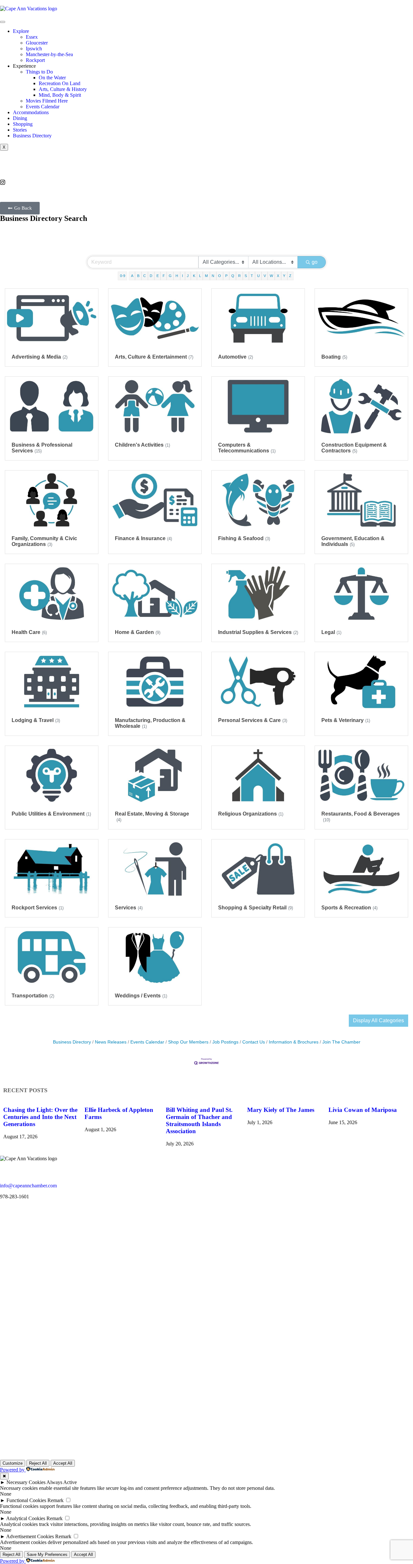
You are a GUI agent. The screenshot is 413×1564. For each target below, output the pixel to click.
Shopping (23, 124)
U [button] (258, 276)
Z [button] (290, 276)
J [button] (188, 276)
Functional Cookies (26, 1500)
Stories (20, 130)
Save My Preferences (47, 1554)
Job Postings (225, 1042)
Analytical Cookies (25, 1518)
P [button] (226, 276)
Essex (32, 37)
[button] (20, 208)
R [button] (239, 276)
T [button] (252, 276)
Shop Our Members (188, 1042)
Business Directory (32, 135)
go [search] (314, 262)
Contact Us (253, 1042)
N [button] (213, 276)
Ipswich (34, 48)
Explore (21, 31)
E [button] (157, 276)
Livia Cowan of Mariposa (362, 1109)
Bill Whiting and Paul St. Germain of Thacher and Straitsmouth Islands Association (199, 1120)
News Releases (110, 1042)
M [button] (206, 276)
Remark (55, 1500)
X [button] (278, 276)
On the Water (52, 77)
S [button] (246, 276)
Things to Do (39, 71)
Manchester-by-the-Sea (49, 54)
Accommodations (31, 112)
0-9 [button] (122, 276)
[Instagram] (206, 182)
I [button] (182, 276)
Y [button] (284, 276)
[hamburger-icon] (2, 22)
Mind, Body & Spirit (60, 95)
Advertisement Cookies (30, 1536)
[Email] (206, 170)
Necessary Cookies (25, 1482)
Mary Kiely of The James (280, 1109)
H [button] (177, 276)
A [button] (132, 276)
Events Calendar (42, 106)
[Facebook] (206, 176)
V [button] (265, 276)
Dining (20, 118)
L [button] (200, 276)
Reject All (38, 1463)
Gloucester (37, 42)
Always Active (61, 1482)
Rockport (35, 60)
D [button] (151, 276)
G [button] (170, 276)
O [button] (219, 276)
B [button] (138, 276)
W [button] (271, 276)
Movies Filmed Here (47, 101)
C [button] (144, 276)
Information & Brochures (293, 1042)
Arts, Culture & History (63, 89)
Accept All (62, 1463)
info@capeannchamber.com (28, 1185)
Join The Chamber (341, 1042)
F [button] (164, 276)
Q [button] (232, 276)
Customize (13, 1463)
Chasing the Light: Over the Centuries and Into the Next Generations (40, 1116)
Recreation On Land (59, 83)
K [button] (194, 276)
